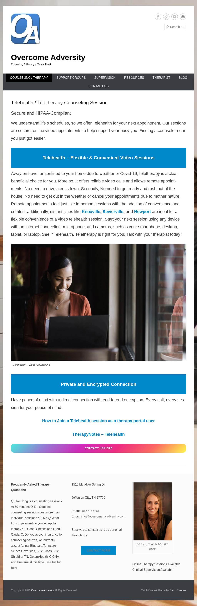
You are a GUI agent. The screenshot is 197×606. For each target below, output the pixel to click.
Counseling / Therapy (29, 77)
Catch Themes (178, 590)
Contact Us (98, 86)
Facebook (158, 16)
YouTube (174, 16)
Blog (183, 77)
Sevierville (113, 211)
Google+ (166, 16)
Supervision (105, 77)
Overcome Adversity (48, 57)
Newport (142, 211)
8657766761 (90, 510)
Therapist (161, 77)
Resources (134, 77)
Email (183, 16)
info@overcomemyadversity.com (103, 516)
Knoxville (91, 211)
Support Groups (71, 77)
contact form (98, 550)
